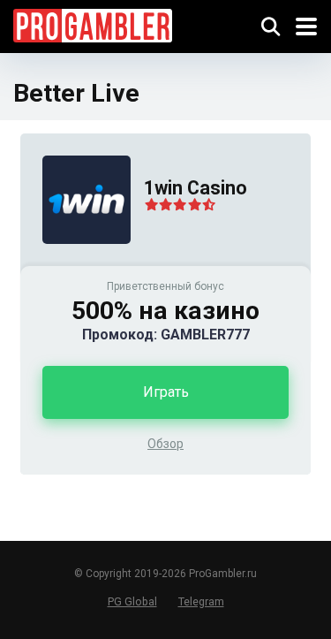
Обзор (165, 444)
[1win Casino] (75, 261)
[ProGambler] (92, 23)
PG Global (132, 601)
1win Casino (195, 188)
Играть (166, 392)
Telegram (201, 601)
